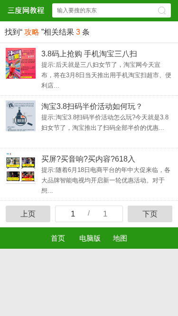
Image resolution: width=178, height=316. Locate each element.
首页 (58, 238)
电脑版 (90, 238)
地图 (120, 238)
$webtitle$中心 (25, 10)
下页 (150, 214)
